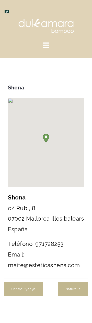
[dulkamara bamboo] (46, 25)
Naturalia (73, 289)
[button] (46, 138)
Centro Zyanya (24, 289)
